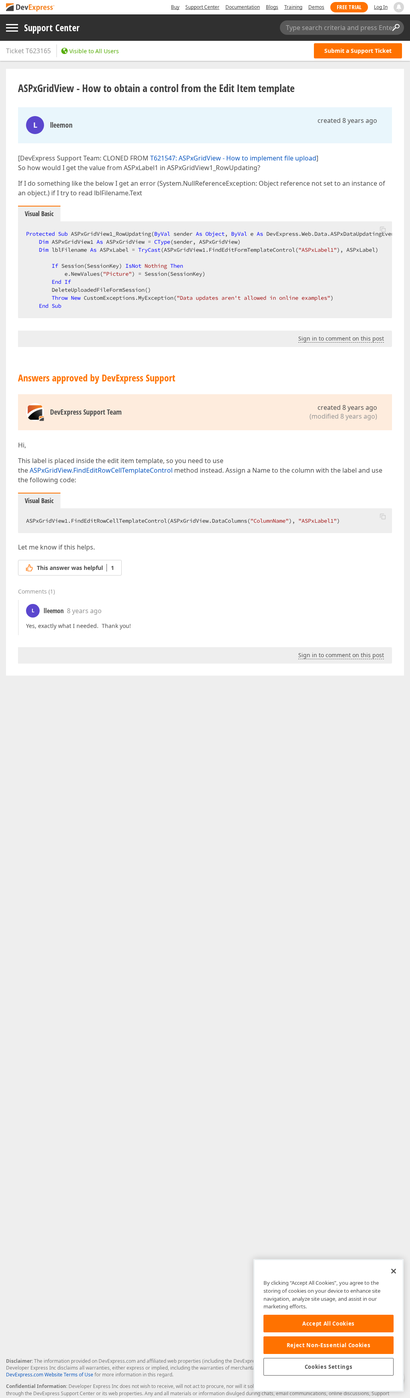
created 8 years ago (347, 120)
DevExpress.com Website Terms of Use (49, 1374)
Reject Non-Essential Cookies (328, 1345)
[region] (328, 1325)
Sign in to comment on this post (341, 338)
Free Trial (349, 7)
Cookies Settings (329, 1366)
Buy (175, 7)
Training (293, 7)
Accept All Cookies (328, 1323)
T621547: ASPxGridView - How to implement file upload (233, 158)
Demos (316, 7)
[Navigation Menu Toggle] (12, 28)
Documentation (242, 7)
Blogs (272, 7)
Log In (381, 7)
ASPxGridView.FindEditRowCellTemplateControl (101, 470)
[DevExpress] (30, 8)
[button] (383, 229)
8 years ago (84, 610)
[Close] (393, 1271)
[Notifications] (399, 7)
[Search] (395, 27)
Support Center (202, 7)
